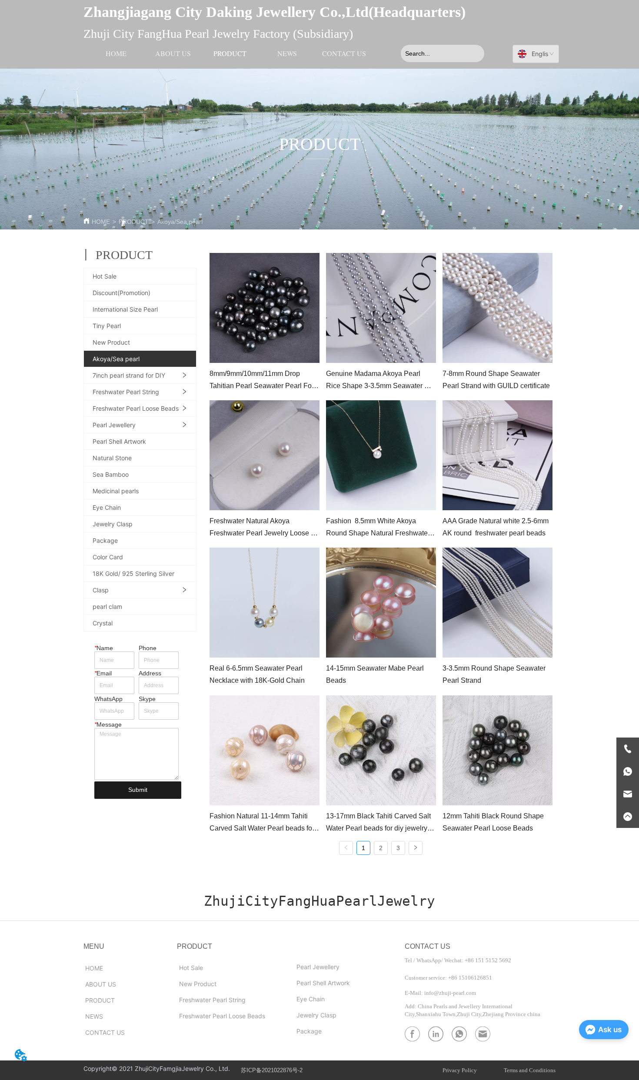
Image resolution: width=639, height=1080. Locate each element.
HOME (101, 221)
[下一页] (416, 848)
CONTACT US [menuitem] (344, 53)
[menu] (230, 53)
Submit (137, 789)
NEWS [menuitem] (287, 53)
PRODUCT (134, 221)
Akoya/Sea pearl (180, 221)
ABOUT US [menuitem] (173, 53)
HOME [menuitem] (116, 53)
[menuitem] (230, 53)
